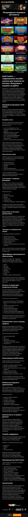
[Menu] (26, 2)
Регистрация (17, 515)
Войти (10, 515)
